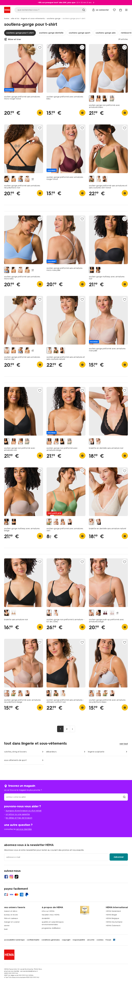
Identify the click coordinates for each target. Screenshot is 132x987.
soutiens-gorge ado (106, 33)
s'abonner (119, 857)
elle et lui (15, 18)
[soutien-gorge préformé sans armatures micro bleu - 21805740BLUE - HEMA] (20, 179)
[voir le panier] (120, 10)
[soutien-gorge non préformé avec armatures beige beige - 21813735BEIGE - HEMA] (98, 99)
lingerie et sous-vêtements (33, 18)
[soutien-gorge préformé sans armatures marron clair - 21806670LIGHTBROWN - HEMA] (27, 179)
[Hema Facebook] (6, 876)
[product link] (23, 68)
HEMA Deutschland (114, 922)
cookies (100, 940)
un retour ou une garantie (18, 814)
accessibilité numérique (14, 940)
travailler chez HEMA (50, 915)
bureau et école (11, 915)
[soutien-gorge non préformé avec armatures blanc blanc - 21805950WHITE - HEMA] (91, 99)
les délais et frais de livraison (19, 818)
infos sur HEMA (48, 911)
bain (6, 929)
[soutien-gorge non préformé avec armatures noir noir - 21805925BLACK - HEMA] (105, 99)
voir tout (123, 743)
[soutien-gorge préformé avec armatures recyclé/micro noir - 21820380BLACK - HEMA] (69, 522)
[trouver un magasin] (124, 797)
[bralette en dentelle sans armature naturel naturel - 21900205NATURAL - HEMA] (98, 441)
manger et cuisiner (12, 922)
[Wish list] (114, 10)
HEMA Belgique (112, 918)
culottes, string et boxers (15, 752)
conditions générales (51, 940)
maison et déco (10, 911)
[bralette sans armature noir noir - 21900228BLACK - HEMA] (6, 613)
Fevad (108, 940)
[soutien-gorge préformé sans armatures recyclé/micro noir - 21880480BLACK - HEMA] (6, 179)
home (6, 18)
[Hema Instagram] (11, 876)
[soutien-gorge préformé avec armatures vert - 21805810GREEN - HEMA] (49, 522)
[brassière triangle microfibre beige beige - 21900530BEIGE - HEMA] (13, 613)
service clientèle (24, 829)
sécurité (90, 940)
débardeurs (51, 752)
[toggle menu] (126, 10)
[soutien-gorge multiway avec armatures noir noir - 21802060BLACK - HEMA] (91, 270)
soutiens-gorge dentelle (51, 33)
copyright (66, 940)
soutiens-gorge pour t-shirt (20, 33)
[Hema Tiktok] (16, 876)
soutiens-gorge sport (79, 33)
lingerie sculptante (96, 752)
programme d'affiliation (51, 928)
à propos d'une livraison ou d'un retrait (24, 810)
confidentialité (33, 940)
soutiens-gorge (53, 18)
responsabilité (79, 940)
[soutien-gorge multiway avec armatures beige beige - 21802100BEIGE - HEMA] (98, 270)
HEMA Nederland (113, 911)
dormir (7, 925)
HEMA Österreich (113, 925)
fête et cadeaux (11, 918)
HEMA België (111, 915)
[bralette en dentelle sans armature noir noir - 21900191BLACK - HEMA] (91, 441)
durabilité (46, 918)
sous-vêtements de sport (15, 760)
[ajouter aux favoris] (39, 47)
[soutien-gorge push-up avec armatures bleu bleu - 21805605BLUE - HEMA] (98, 613)
